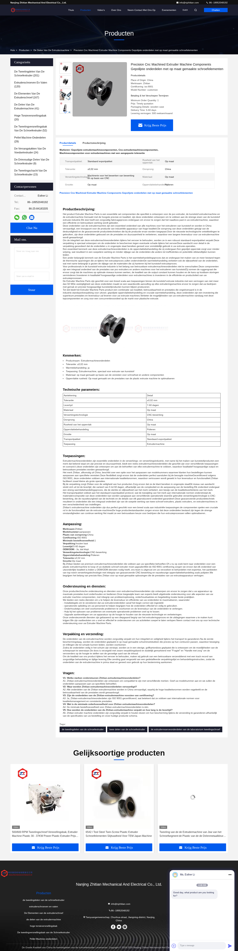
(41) (26, 106)
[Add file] (174, 945)
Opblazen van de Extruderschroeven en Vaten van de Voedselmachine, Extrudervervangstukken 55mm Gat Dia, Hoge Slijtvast (192, 834)
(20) (30, 117)
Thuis (71, 10)
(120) (30, 84)
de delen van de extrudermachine (51, 50)
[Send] (229, 945)
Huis (12, 50)
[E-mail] (32, 217)
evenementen (169, 10)
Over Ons (116, 10)
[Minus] (230, 875)
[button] (65, 112)
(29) (30, 139)
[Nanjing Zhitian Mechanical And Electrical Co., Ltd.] (20, 10)
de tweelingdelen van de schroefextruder (83, 729)
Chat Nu (31, 228)
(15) (30, 172)
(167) (27, 95)
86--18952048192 (218, 2)
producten (24, 50)
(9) (31, 161)
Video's (101, 10)
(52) (30, 128)
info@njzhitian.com (189, 2)
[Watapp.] (24, 217)
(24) (30, 150)
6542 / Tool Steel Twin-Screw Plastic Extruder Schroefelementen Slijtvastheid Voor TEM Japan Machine (45, 834)
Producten (85, 10)
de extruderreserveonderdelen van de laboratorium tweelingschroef (185, 729)
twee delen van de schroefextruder (127, 729)
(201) (29, 73)
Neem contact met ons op (141, 10)
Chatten (216, 10)
